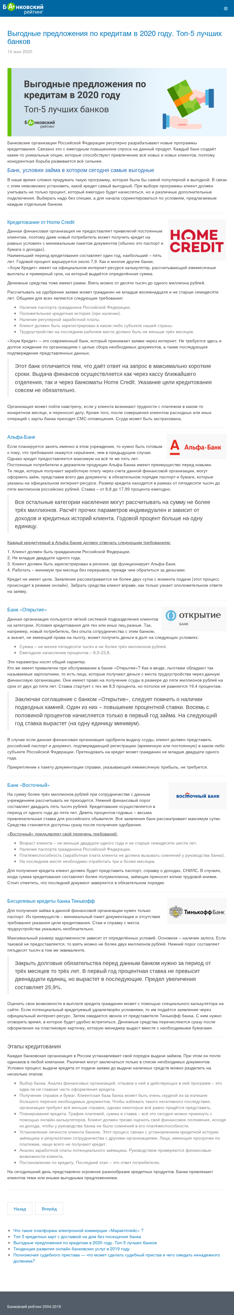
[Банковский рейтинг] (22, 7)
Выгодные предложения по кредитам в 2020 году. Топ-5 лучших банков (114, 36)
